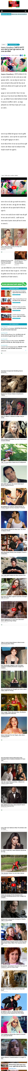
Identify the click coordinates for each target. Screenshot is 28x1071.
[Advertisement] (14, 29)
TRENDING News (14, 288)
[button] (2, 11)
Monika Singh (5, 55)
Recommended (13, 324)
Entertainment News (13, 44)
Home (3, 44)
